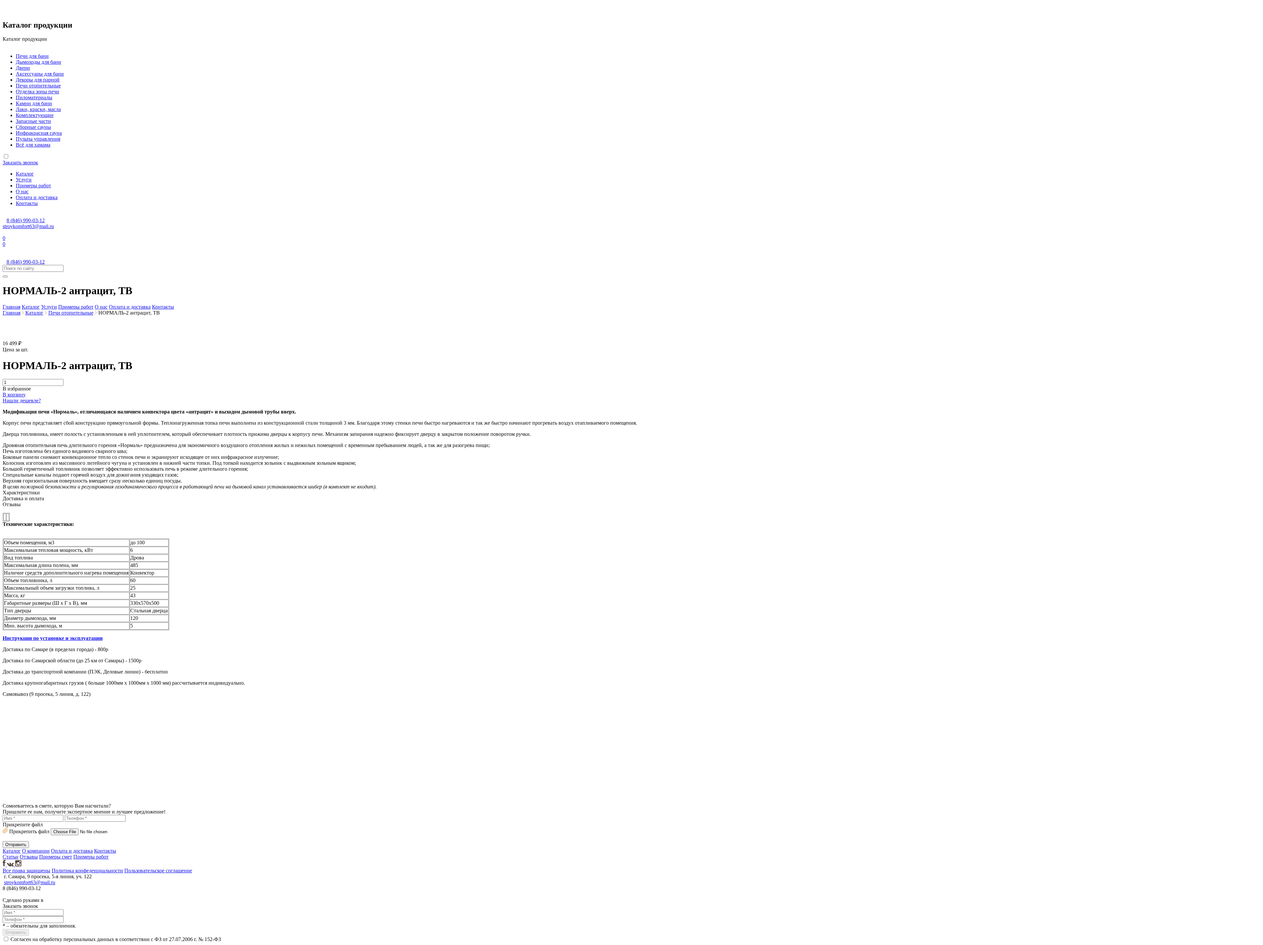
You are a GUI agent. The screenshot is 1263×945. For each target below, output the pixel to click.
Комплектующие (35, 115)
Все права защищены (26, 870)
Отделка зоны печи (37, 91)
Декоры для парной (38, 80)
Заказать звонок (20, 162)
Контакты (27, 203)
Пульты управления (38, 139)
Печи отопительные (38, 85)
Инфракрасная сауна (39, 133)
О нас (22, 191)
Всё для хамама (33, 145)
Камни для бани (34, 103)
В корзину (14, 394)
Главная (11, 307)
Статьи (10, 857)
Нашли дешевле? (22, 400)
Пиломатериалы (34, 97)
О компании (36, 851)
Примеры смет (55, 857)
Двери (23, 68)
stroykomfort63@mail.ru (28, 226)
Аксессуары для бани (40, 74)
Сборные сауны (33, 127)
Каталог (25, 174)
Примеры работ (33, 185)
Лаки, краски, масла (38, 109)
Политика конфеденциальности (87, 870)
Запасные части (33, 121)
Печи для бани (32, 56)
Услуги (24, 179)
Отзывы (29, 857)
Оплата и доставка (37, 197)
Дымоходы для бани (38, 62)
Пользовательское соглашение (158, 870)
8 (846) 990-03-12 (26, 220)
